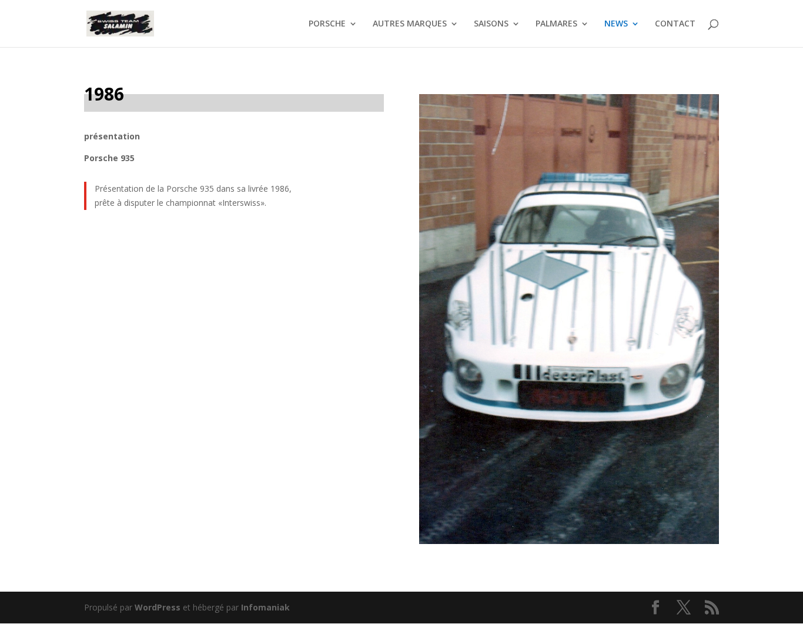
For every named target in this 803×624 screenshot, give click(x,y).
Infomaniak (265, 607)
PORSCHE (327, 24)
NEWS (616, 24)
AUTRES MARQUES (410, 24)
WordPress (157, 607)
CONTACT (675, 24)
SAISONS (491, 24)
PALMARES (556, 24)
